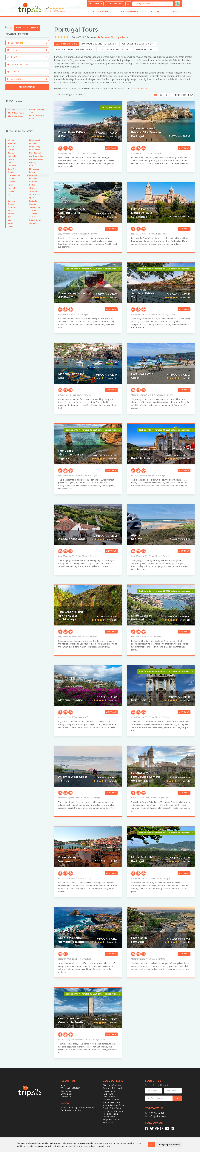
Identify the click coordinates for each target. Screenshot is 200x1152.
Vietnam (32, 223)
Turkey (32, 217)
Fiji (9, 194)
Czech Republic (14, 175)
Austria (11, 149)
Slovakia (33, 188)
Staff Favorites (109, 1097)
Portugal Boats (146, 49)
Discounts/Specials (112, 1085)
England (11, 188)
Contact (97, 3)
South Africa (34, 194)
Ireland (11, 213)
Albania (11, 140)
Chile (10, 162)
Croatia (11, 172)
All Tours (11, 109)
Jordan (10, 223)
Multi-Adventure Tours (113, 1105)
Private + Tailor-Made (113, 1088)
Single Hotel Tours (111, 1119)
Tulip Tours (108, 1094)
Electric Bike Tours (111, 1102)
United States (35, 220)
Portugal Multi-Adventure (115, 49)
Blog (173, 11)
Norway (32, 162)
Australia (12, 146)
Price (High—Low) (183, 95)
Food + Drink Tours (112, 1108)
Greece (11, 204)
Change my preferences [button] (169, 1144)
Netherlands (34, 149)
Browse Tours (101, 11)
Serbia (32, 185)
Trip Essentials (128, 11)
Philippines (34, 169)
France (11, 197)
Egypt (10, 185)
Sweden (32, 204)
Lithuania (33, 143)
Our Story (154, 11)
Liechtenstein (35, 140)
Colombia (12, 165)
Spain (31, 197)
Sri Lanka (33, 201)
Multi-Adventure (36, 115)
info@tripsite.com (158, 1116)
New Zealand (35, 153)
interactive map (139, 88)
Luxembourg (34, 146)
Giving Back (66, 1094)
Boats (31, 118)
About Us (65, 1085)
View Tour (111, 148)
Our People (66, 1091)
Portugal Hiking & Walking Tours (75, 49)
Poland (32, 172)
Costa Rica (12, 169)
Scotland (33, 181)
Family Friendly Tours (113, 1111)
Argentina (12, 143)
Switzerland (34, 207)
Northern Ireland (36, 159)
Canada (11, 159)
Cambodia (12, 156)
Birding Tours (109, 1117)
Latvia (10, 226)
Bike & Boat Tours (15, 116)
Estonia (11, 191)
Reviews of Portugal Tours (114, 37)
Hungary (11, 207)
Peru (31, 165)
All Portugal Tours (66, 43)
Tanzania (33, 210)
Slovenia (33, 191)
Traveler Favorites (111, 1099)
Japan (10, 220)
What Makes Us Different (73, 1088)
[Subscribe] (177, 1098)
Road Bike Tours (110, 1114)
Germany (12, 201)
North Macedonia (36, 156)
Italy (9, 217)
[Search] (169, 3)
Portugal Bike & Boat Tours (138, 43)
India (10, 210)
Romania (33, 178)
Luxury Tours (109, 1091)
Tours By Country (21, 131)
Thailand (33, 213)
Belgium (11, 153)
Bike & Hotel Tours (16, 113)
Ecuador (11, 181)
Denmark (12, 178)
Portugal (33, 175)
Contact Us (66, 1097)
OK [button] (151, 1144)
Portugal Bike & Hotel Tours (99, 43)
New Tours (108, 1122)
